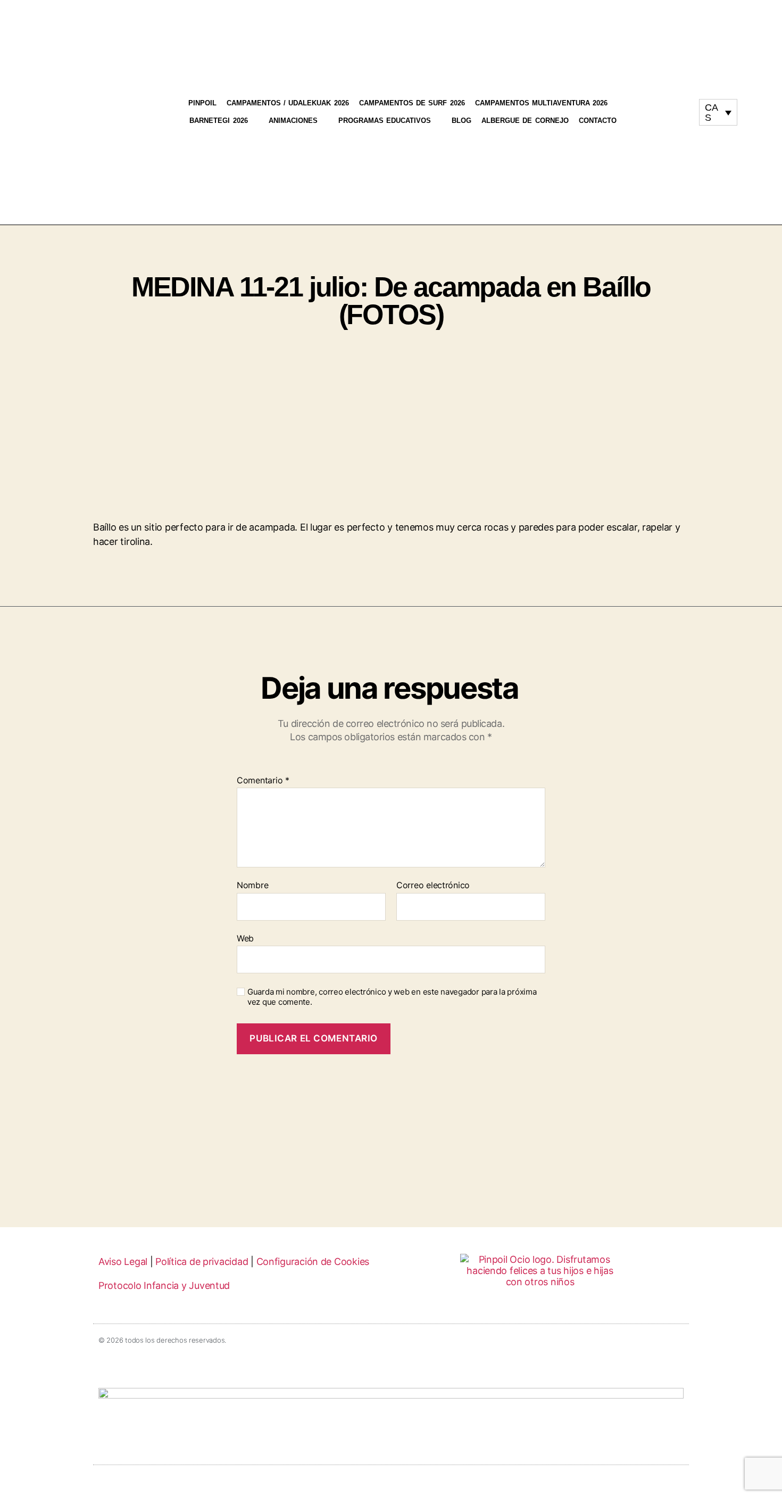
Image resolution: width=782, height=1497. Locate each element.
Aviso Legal (122, 1261)
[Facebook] (669, 111)
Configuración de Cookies (313, 1261)
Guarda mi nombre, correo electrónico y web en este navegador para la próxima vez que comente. (391, 997)
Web (245, 938)
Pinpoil (202, 103)
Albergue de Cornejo (525, 121)
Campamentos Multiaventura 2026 (541, 103)
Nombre (252, 885)
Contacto (598, 121)
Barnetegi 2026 (218, 121)
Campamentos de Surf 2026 (412, 103)
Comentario (263, 780)
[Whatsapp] (669, 140)
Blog (461, 121)
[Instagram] (669, 82)
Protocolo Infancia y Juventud (164, 1285)
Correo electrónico (433, 885)
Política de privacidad (201, 1261)
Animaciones (293, 121)
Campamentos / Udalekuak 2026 (288, 103)
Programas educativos (384, 121)
